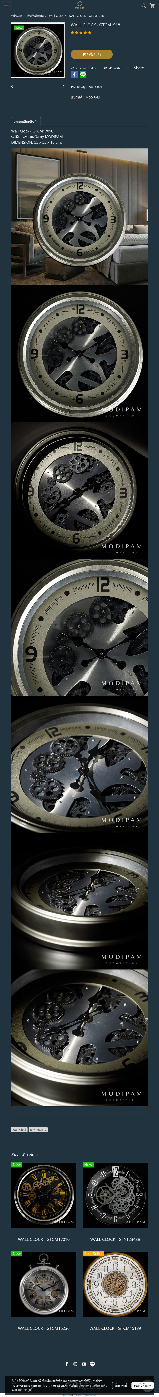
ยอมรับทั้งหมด (142, 1385)
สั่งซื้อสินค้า (93, 54)
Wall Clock (95, 87)
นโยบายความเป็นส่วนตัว (92, 1385)
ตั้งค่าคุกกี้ (121, 1385)
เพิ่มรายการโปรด (85, 68)
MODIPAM (93, 97)
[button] (142, 6)
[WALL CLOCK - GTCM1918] (37, 51)
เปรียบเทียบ (114, 68)
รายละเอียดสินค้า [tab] (26, 121)
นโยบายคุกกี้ (25, 1390)
